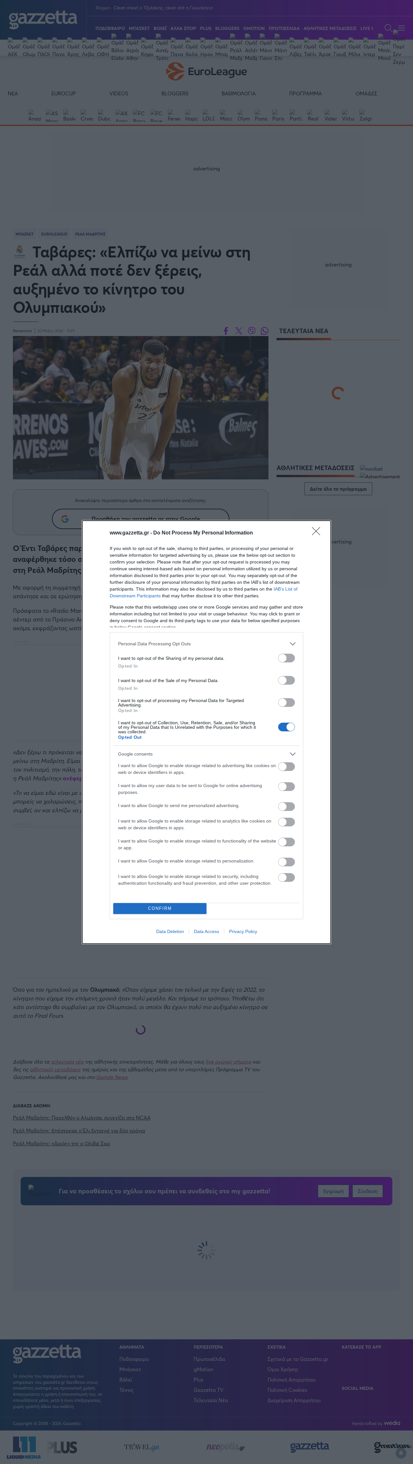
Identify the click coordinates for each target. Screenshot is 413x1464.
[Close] (318, 533)
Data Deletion (170, 931)
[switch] (286, 658)
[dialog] (206, 732)
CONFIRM (160, 908)
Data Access (206, 931)
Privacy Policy (243, 931)
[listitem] (206, 643)
